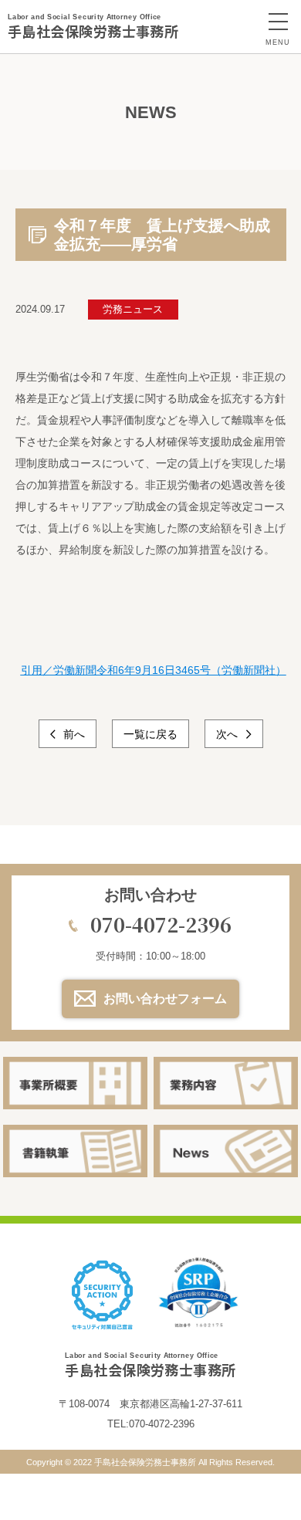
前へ (72, 734)
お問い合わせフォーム (165, 998)
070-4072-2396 (161, 924)
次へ (228, 734)
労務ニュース (133, 309)
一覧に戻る (150, 734)
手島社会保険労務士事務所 (93, 26)
